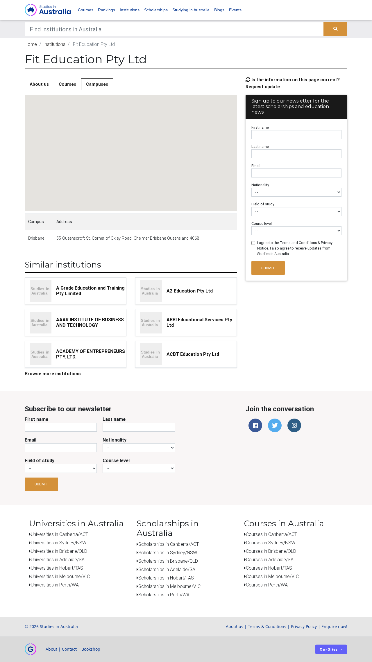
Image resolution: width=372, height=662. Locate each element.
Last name (260, 146)
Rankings (106, 10)
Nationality (260, 184)
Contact (69, 649)
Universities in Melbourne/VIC (60, 576)
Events (235, 10)
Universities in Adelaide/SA (58, 559)
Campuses (97, 84)
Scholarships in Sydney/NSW (167, 552)
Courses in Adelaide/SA (270, 559)
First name (260, 127)
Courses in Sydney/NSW (270, 543)
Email (255, 165)
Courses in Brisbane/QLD (271, 551)
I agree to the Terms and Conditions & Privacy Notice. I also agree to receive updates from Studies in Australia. (294, 248)
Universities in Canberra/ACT (59, 534)
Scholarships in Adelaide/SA (166, 569)
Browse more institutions (53, 373)
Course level (261, 223)
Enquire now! (334, 626)
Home (31, 44)
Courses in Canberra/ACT (271, 534)
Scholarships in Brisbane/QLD (168, 561)
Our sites (329, 649)
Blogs (219, 10)
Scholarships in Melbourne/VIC (169, 586)
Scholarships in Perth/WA (163, 595)
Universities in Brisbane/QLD (59, 551)
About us (39, 84)
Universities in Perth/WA (55, 585)
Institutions (130, 10)
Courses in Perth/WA (267, 585)
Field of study (262, 204)
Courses (85, 10)
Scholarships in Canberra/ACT (168, 544)
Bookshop (90, 649)
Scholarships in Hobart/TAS (166, 578)
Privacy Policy (304, 626)
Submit (268, 267)
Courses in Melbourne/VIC (272, 576)
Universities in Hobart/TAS (57, 568)
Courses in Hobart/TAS (269, 568)
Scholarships (156, 10)
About (51, 649)
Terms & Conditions (267, 626)
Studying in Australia (191, 10)
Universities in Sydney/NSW (58, 543)
